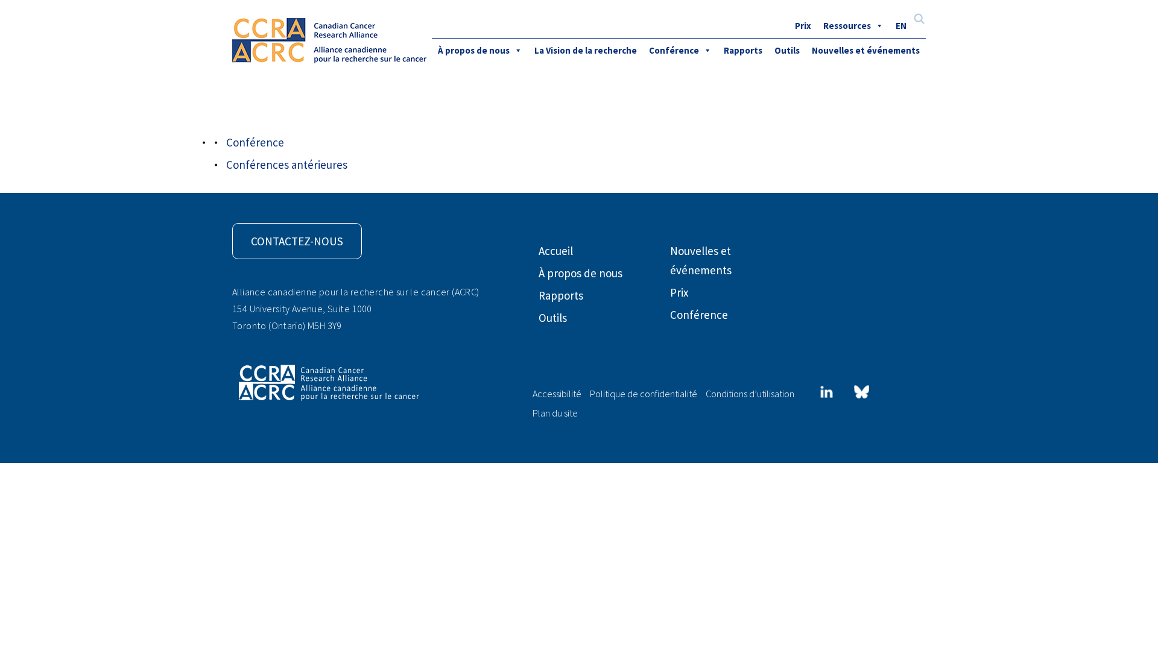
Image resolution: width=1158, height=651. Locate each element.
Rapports (743, 50)
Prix (803, 25)
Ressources (847, 25)
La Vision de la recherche (585, 50)
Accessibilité (557, 394)
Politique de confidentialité (643, 394)
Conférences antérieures (286, 164)
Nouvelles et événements (866, 50)
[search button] (919, 20)
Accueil (556, 251)
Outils (787, 50)
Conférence (674, 50)
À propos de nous (474, 50)
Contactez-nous (297, 241)
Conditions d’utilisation (750, 394)
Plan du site (555, 413)
